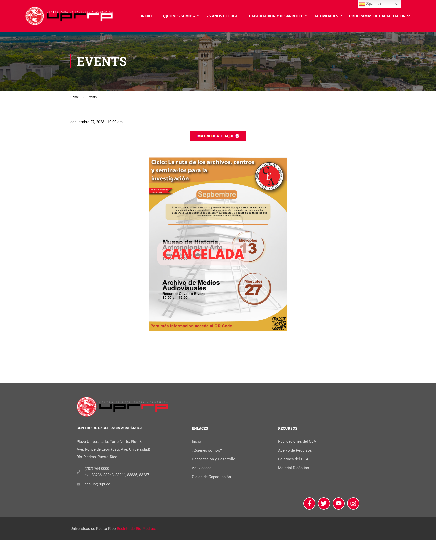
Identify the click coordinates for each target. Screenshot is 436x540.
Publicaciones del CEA (297, 441)
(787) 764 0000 (97, 468)
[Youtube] (339, 503)
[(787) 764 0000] (78, 472)
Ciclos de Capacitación (211, 476)
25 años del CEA (222, 16)
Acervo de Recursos (295, 450)
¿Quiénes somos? (179, 16)
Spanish (373, 4)
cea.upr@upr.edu (98, 484)
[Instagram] (353, 503)
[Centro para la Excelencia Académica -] (69, 18)
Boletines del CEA (293, 459)
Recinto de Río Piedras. (136, 528)
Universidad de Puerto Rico (93, 528)
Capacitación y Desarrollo (276, 16)
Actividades (326, 16)
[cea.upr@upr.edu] (78, 484)
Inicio (146, 16)
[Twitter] (324, 503)
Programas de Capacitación (377, 16)
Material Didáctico (293, 468)
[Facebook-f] (309, 503)
